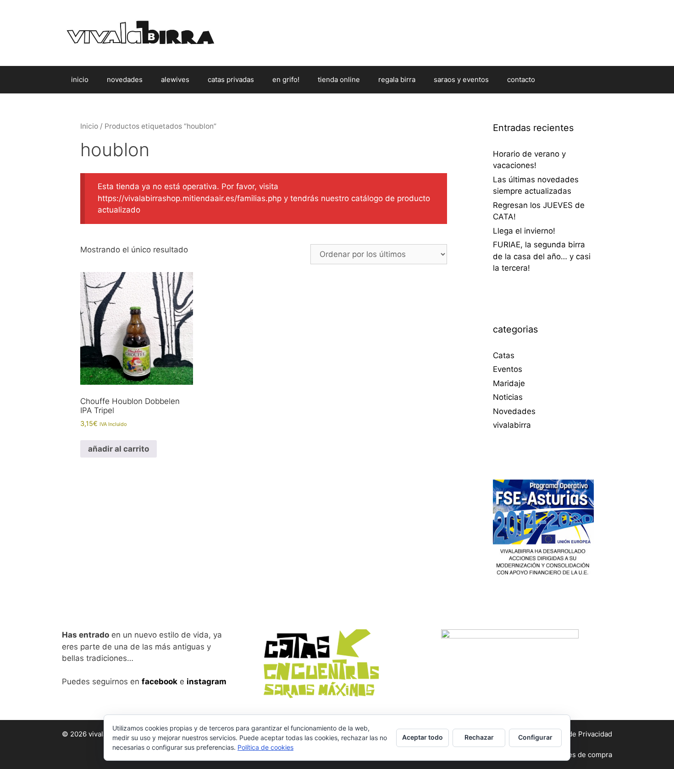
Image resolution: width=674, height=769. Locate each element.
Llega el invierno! (524, 230)
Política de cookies (265, 747)
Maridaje (509, 383)
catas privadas (231, 79)
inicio (79, 79)
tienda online (339, 79)
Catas (503, 355)
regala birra (396, 79)
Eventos (507, 369)
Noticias (508, 397)
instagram (207, 681)
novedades (125, 79)
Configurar (535, 737)
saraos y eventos (461, 79)
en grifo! (285, 79)
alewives (175, 79)
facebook (159, 681)
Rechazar (479, 737)
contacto (521, 79)
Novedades (514, 411)
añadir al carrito (118, 448)
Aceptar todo (422, 737)
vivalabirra (512, 425)
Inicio (89, 126)
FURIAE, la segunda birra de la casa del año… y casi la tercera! (542, 256)
